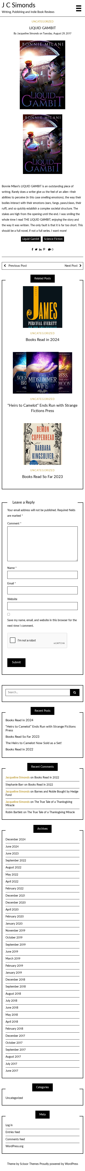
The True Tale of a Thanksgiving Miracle (51, 812)
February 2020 (15, 916)
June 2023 (12, 853)
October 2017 (14, 1043)
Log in (9, 1125)
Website (12, 599)
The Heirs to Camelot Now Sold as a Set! (34, 743)
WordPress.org (14, 1146)
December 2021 (15, 895)
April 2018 (12, 1021)
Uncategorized (43, 21)
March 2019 (13, 958)
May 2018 (12, 1015)
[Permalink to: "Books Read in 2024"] (42, 307)
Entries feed (13, 1132)
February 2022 (15, 888)
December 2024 (16, 839)
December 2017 (15, 1036)
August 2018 (13, 993)
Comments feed (15, 1139)
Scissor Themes (29, 1164)
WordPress (71, 1164)
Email (11, 583)
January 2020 (14, 923)
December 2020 (16, 902)
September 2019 (16, 944)
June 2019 (12, 951)
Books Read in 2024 (42, 340)
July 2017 (11, 1064)
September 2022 (16, 860)
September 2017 (16, 1049)
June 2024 (12, 846)
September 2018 (16, 986)
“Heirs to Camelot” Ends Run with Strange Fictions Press (41, 728)
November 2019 (15, 930)
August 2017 (13, 1056)
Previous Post (17, 265)
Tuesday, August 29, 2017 (57, 33)
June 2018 (12, 1007)
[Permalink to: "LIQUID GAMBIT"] (42, 74)
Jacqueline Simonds (28, 33)
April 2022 (12, 881)
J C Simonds (18, 5)
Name (12, 568)
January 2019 (14, 972)
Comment (14, 523)
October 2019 (14, 937)
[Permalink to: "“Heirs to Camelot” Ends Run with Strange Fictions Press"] (42, 373)
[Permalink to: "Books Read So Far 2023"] (42, 444)
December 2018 (15, 979)
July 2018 (11, 1000)
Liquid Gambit (30, 239)
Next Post (71, 265)
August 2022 (13, 867)
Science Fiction (53, 239)
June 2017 (12, 1071)
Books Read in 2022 (19, 749)
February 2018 (14, 1028)
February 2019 (14, 965)
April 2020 (12, 909)
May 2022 (12, 874)
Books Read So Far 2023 (42, 477)
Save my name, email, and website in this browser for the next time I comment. (42, 623)
